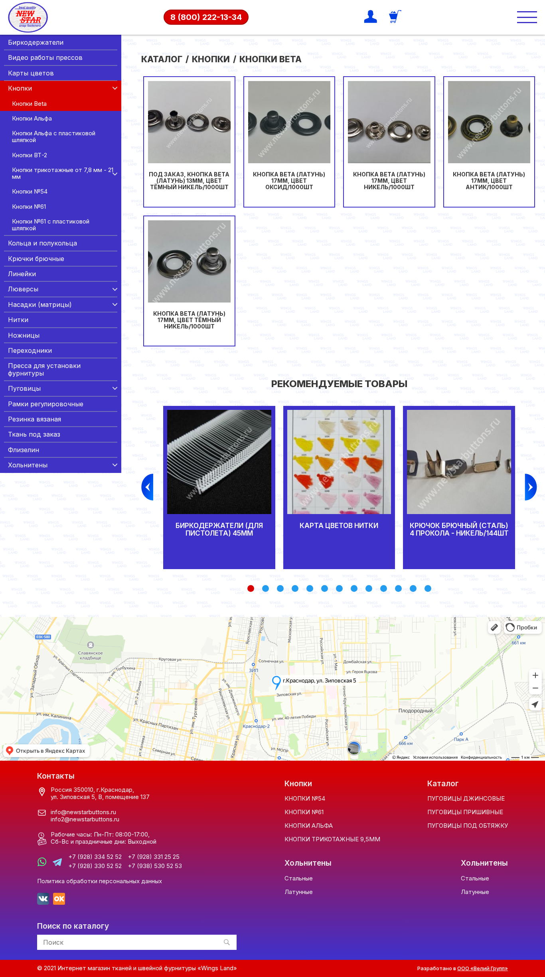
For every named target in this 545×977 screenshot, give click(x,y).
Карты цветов (31, 73)
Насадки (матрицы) (40, 305)
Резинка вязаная (34, 419)
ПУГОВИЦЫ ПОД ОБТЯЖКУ (467, 825)
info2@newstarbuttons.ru (85, 819)
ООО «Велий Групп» (482, 968)
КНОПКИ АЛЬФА (308, 825)
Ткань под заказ (34, 434)
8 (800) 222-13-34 (206, 17)
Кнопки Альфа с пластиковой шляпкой (53, 136)
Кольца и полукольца (42, 243)
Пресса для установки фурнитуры (44, 369)
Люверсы (23, 289)
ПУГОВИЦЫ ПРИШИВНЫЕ (465, 812)
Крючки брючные (36, 259)
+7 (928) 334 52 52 (95, 856)
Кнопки (20, 88)
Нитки (18, 320)
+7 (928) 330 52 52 (95, 866)
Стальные (298, 878)
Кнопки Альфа (32, 118)
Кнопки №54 (29, 191)
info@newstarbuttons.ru (83, 812)
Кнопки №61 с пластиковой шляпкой (50, 225)
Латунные (298, 892)
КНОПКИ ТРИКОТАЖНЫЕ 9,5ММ (332, 839)
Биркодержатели (35, 42)
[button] (250, 588)
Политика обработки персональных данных (99, 881)
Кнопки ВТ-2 (29, 155)
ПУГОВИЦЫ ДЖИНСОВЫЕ (466, 798)
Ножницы (23, 335)
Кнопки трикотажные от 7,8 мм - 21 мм (62, 173)
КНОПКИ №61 (304, 812)
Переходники (30, 350)
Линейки (22, 274)
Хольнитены (27, 465)
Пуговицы (24, 388)
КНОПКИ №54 (304, 798)
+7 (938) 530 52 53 (155, 866)
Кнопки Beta (29, 103)
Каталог (161, 59)
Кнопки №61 (29, 206)
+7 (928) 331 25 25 (154, 856)
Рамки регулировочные (45, 404)
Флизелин (23, 450)
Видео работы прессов (45, 57)
